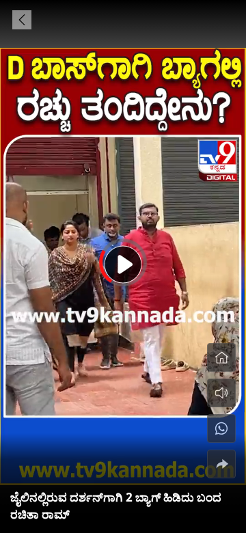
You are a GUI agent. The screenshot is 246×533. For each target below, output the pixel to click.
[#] (221, 428)
